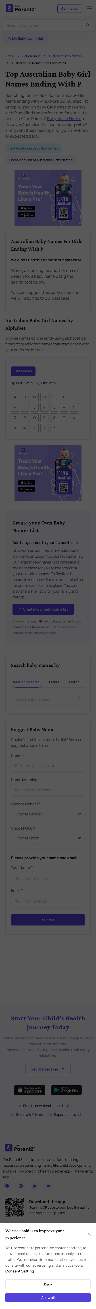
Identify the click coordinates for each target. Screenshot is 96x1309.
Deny (48, 1284)
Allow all (48, 1297)
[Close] (89, 1234)
